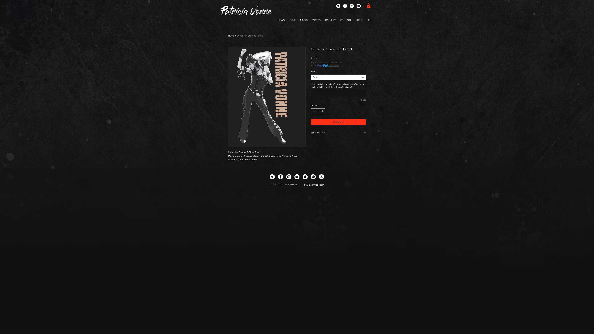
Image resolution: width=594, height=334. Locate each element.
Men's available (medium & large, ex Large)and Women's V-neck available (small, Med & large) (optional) (338, 86)
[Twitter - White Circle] (338, 6)
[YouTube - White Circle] (359, 6)
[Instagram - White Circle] (352, 6)
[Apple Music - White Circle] (305, 176)
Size (313, 72)
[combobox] (338, 77)
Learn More (333, 65)
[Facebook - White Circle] (345, 6)
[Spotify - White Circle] (313, 176)
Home (231, 35)
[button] (369, 5)
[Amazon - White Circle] (321, 176)
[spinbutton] (318, 111)
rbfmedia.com (317, 185)
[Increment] (323, 111)
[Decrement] (313, 111)
